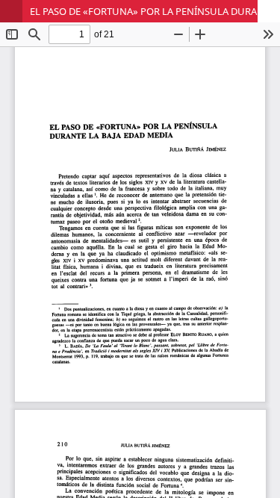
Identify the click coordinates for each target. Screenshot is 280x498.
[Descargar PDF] (269, 11)
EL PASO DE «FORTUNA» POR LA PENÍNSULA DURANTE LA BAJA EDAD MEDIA (155, 11)
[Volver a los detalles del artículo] (11, 11)
